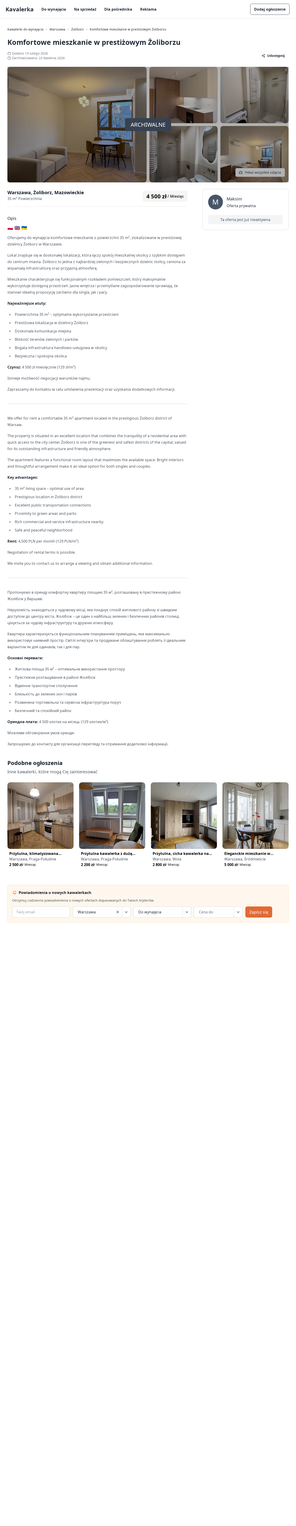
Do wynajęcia (53, 9)
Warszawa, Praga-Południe (32, 859)
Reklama (148, 9)
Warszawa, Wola (167, 859)
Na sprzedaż (85, 9)
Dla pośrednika (118, 9)
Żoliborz (77, 29)
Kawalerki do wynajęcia (25, 29)
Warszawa (57, 29)
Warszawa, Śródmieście (245, 859)
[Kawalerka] (40, 815)
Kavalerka (20, 9)
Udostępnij (276, 55)
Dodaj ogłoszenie (270, 9)
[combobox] (78, 912)
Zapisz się (258, 912)
